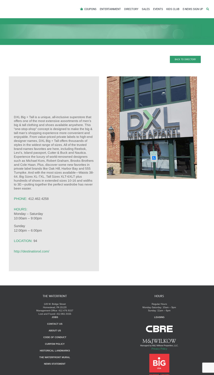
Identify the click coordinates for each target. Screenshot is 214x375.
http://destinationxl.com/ (31, 251)
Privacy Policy (159, 348)
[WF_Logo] (36, 4)
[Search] (207, 9)
